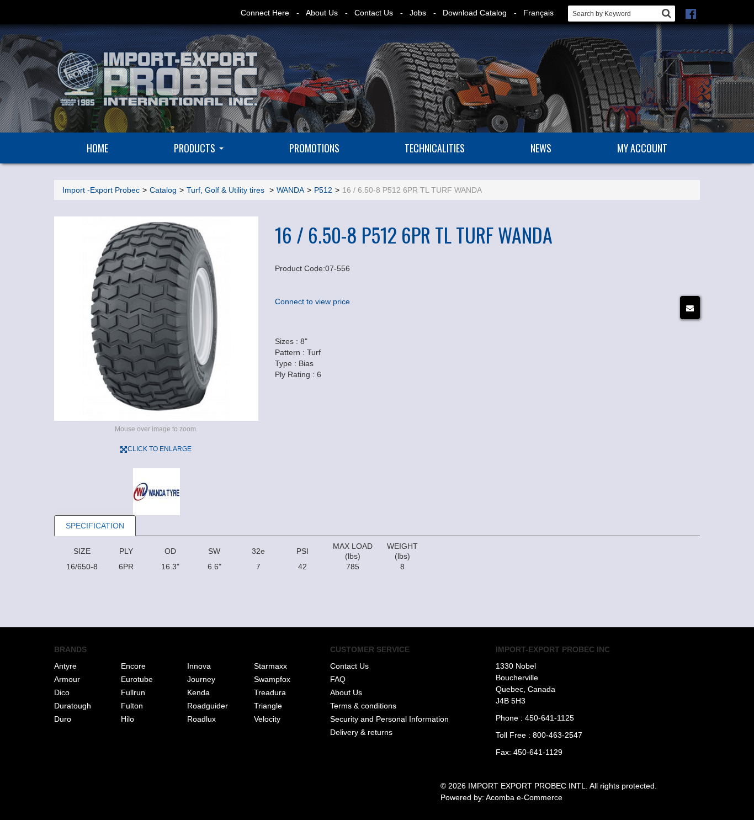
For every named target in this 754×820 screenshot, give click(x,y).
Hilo (127, 719)
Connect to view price (312, 301)
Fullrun (133, 692)
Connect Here (265, 12)
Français (538, 12)
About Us (322, 12)
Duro (62, 719)
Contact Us (373, 12)
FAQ (338, 679)
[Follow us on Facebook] (691, 12)
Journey (201, 679)
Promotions (314, 148)
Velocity (267, 719)
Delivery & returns (361, 732)
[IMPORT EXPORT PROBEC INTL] (156, 79)
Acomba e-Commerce (524, 797)
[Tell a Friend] (690, 307)
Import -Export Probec (101, 190)
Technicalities (435, 148)
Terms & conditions (363, 705)
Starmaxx (270, 666)
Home (97, 148)
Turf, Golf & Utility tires (227, 190)
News (540, 148)
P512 (323, 190)
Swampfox (272, 679)
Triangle (268, 705)
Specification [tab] (95, 525)
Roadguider (207, 705)
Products (194, 148)
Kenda (198, 692)
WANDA (290, 190)
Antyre (65, 666)
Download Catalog (475, 12)
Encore (133, 666)
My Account (642, 148)
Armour (67, 679)
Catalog (163, 190)
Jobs (418, 12)
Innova (199, 666)
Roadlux (201, 719)
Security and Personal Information (389, 719)
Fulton (132, 705)
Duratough (72, 705)
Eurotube (137, 679)
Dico (62, 692)
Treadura (270, 692)
